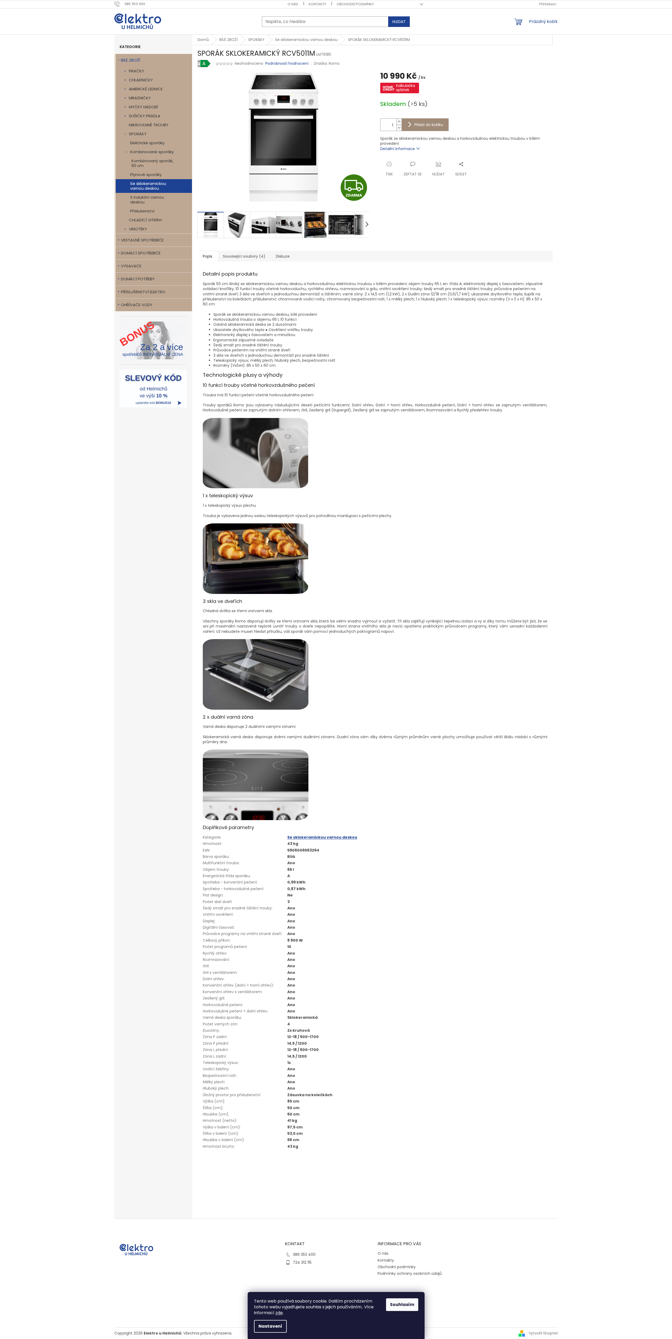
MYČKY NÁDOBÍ (143, 107)
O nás (293, 4)
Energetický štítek (235, 1170)
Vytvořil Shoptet (543, 1333)
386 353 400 (304, 1254)
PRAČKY (136, 71)
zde (279, 1313)
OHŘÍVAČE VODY (136, 305)
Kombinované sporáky (152, 152)
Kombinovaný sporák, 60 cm (152, 163)
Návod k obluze (232, 1160)
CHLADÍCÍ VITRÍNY (145, 220)
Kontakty (317, 4)
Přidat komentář (222, 1200)
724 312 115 (302, 1262)
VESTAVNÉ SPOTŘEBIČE (142, 240)
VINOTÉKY (138, 229)
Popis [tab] (207, 256)
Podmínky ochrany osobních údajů (410, 1273)
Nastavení (270, 1326)
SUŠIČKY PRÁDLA (144, 116)
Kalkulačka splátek (405, 87)
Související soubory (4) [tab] (244, 256)
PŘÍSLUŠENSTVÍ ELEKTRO (143, 292)
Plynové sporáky (146, 174)
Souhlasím (402, 1304)
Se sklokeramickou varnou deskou (148, 186)
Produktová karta (234, 1155)
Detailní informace (397, 148)
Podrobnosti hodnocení (286, 63)
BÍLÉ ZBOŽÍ (130, 60)
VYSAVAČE (131, 266)
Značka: (327, 63)
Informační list (232, 1165)
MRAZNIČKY (140, 98)
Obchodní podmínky (355, 4)
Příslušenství (142, 211)
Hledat (399, 21)
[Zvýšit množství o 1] (399, 122)
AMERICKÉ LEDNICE (146, 89)
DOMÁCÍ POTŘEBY (138, 279)
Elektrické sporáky (147, 143)
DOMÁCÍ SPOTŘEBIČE (141, 253)
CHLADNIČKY (141, 80)
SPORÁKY (138, 134)
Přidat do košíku (428, 124)
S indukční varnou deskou (147, 199)
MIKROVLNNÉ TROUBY (148, 125)
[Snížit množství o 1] (399, 128)
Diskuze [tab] (283, 256)
